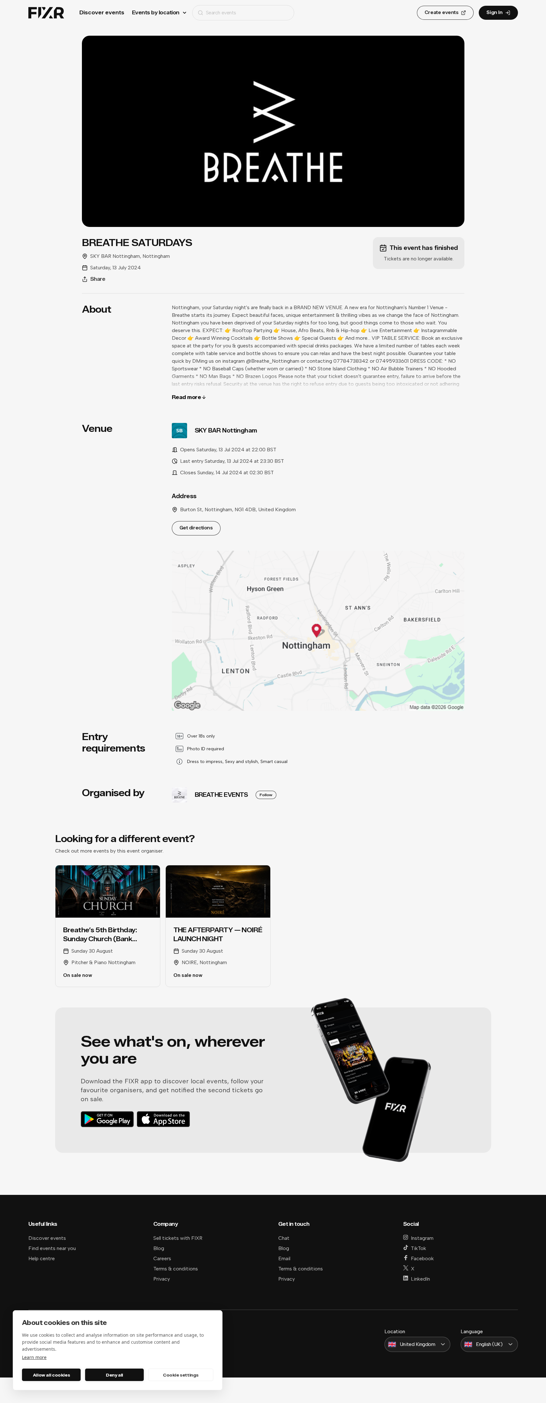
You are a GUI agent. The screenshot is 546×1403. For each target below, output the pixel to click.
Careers (162, 1258)
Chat (283, 1238)
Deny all (114, 1375)
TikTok (418, 1248)
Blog (158, 1248)
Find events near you (52, 1248)
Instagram (422, 1238)
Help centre (41, 1258)
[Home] (46, 13)
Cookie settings (181, 1375)
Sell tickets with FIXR (177, 1238)
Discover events (101, 13)
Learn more (34, 1357)
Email (284, 1258)
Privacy (161, 1279)
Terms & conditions (175, 1269)
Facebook (422, 1258)
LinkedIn (420, 1279)
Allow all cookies (51, 1375)
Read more (186, 397)
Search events (221, 13)
